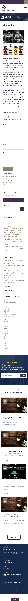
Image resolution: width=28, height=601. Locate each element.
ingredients (8, 239)
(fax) (11, 562)
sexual (5, 224)
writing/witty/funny (9, 234)
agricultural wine (7, 301)
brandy (5, 306)
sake (5, 338)
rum (4, 336)
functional (18, 234)
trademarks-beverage (11, 220)
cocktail (5, 307)
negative (15, 74)
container (20, 248)
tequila (16, 99)
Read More (5, 428)
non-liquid (14, 239)
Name (4, 137)
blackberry (10, 96)
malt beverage (7, 331)
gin (4, 323)
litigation (6, 236)
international (17, 250)
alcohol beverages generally (15, 112)
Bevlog (9, 415)
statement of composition (8, 248)
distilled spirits (7, 313)
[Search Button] (26, 2)
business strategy (18, 232)
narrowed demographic (8, 241)
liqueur (5, 330)
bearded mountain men (15, 63)
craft (15, 234)
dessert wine (6, 311)
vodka (5, 343)
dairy (17, 236)
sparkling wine (7, 340)
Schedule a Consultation (8, 1)
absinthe (6, 299)
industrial (6, 326)
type (13, 241)
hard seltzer (6, 324)
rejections (19, 220)
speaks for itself (15, 228)
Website (4, 152)
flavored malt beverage (9, 316)
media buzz (20, 226)
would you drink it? (9, 251)
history (11, 114)
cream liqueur (7, 309)
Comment (5, 124)
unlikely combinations (9, 253)
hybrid (11, 226)
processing (22, 228)
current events (18, 241)
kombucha (6, 328)
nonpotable (6, 335)
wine (5, 347)
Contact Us (6, 568)
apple (5, 96)
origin (21, 234)
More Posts (14, 537)
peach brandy (6, 99)
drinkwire (7, 114)
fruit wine (6, 321)
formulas (21, 222)
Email (4, 144)
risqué (9, 232)
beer (5, 304)
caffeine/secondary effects (13, 224)
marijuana (6, 333)
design (8, 226)
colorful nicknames (7, 65)
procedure (13, 222)
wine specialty (7, 348)
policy (15, 114)
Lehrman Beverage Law (8, 8)
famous (5, 232)
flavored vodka (7, 318)
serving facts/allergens (10, 230)
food (5, 319)
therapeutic (15, 248)
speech (15, 226)
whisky (5, 345)
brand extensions (13, 236)
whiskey (5, 94)
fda (4, 220)
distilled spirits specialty (9, 314)
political (19, 230)
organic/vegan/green (7, 228)
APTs (10, 236)
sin (12, 232)
